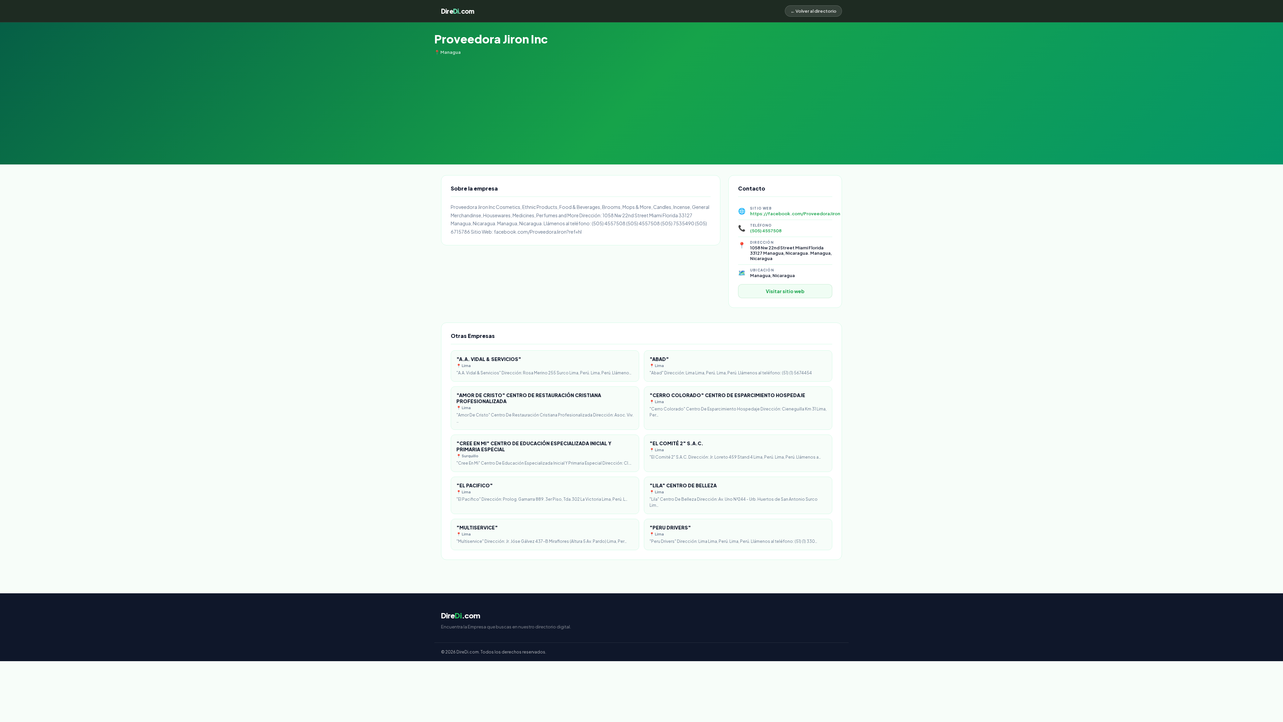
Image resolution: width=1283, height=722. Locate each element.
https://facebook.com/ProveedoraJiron (795, 213)
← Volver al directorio (813, 11)
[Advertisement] (641, 105)
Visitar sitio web (785, 291)
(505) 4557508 (765, 230)
